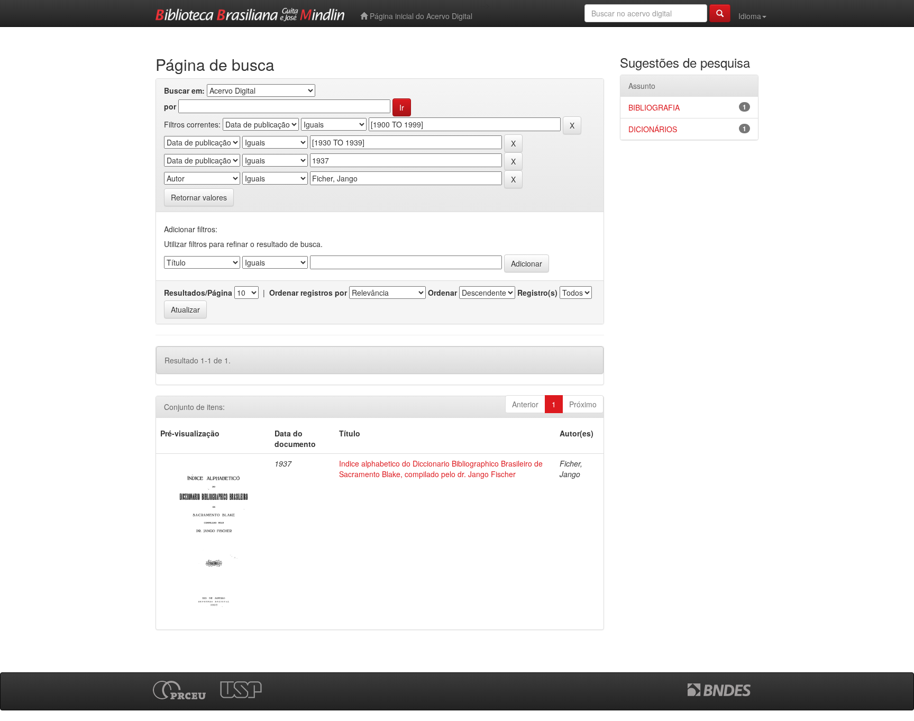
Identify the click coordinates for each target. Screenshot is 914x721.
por (170, 106)
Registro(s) (537, 292)
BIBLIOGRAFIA (654, 107)
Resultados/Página (198, 292)
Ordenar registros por (308, 292)
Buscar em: (184, 90)
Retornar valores (199, 197)
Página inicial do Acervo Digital (420, 16)
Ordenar (442, 292)
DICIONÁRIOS (652, 129)
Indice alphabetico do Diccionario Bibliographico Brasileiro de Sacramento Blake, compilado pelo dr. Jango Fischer (441, 468)
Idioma (749, 16)
